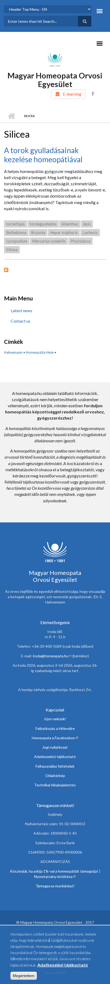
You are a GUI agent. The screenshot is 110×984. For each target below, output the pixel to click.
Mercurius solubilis (49, 241)
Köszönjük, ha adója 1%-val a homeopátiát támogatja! (54, 871)
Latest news (21, 310)
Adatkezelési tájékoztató (55, 756)
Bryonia (38, 232)
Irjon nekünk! (55, 719)
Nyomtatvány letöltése (55, 876)
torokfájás (15, 223)
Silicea (12, 249)
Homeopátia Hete (40, 352)
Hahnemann (13, 352)
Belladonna (16, 232)
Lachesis (90, 232)
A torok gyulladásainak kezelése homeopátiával (43, 155)
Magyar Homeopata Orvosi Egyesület (55, 80)
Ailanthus (69, 223)
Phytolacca (80, 241)
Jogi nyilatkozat (55, 747)
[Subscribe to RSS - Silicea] (55, 269)
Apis (87, 223)
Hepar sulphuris (64, 232)
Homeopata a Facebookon (55, 738)
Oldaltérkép (55, 775)
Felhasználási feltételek (55, 766)
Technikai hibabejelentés (55, 785)
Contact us (20, 320)
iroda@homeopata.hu (52, 656)
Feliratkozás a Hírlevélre (55, 728)
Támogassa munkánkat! (55, 886)
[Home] (55, 60)
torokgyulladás (43, 223)
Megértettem (23, 976)
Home (11, 116)
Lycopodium (16, 241)
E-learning (72, 93)
